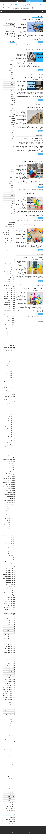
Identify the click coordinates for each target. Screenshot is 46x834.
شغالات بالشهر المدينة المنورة (9, 524)
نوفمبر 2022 (12, 134)
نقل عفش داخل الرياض (11, 806)
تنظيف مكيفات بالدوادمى (10, 373)
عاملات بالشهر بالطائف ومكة (10, 636)
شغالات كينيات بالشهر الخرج (39, 190)
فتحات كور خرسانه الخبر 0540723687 (34, 49)
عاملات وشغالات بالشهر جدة (10, 661)
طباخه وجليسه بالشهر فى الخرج (9, 609)
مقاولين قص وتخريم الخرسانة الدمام (35, 74)
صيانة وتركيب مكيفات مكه (10, 582)
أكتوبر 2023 (13, 112)
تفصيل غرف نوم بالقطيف (10, 339)
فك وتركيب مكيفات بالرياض (10, 710)
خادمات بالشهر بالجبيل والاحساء (9, 426)
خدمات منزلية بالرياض (11, 449)
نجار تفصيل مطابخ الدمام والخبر (9, 790)
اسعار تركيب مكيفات (11, 236)
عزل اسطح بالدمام (11, 671)
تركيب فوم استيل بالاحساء (29, 133)
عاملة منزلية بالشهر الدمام (10, 665)
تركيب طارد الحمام (11, 300)
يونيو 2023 (13, 120)
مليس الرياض (12, 770)
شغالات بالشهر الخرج (39, 156)
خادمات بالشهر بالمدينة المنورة (9, 430)
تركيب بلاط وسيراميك (11, 277)
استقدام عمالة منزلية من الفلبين (9, 232)
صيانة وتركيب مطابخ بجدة (10, 572)
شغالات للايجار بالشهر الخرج (31, 220)
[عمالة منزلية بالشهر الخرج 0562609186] (35, 197)
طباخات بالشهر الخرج (23, 220)
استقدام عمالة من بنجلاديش (10, 230)
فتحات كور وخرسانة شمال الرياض (9, 697)
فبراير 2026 (13, 58)
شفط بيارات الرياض (11, 555)
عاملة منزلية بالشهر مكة (10, 669)
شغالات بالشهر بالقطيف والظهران (9, 535)
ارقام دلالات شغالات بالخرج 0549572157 (33, 138)
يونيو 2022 (13, 144)
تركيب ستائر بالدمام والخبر (10, 288)
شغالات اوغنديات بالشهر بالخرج (22, 189)
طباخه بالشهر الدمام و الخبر (10, 601)
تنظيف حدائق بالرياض (11, 361)
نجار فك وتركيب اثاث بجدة (10, 792)
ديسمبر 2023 (12, 108)
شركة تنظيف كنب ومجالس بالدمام (9, 486)
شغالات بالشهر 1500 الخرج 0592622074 (33, 288)
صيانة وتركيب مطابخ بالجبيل (10, 570)
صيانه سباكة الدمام (11, 586)
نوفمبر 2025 (12, 64)
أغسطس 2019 (12, 199)
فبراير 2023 (13, 128)
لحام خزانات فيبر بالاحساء (10, 733)
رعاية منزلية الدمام (11, 463)
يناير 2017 (13, 215)
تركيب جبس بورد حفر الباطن (10, 283)
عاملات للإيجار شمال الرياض (10, 650)
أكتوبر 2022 (13, 136)
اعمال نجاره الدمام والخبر (10, 253)
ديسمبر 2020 (12, 175)
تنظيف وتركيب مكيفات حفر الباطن (9, 381)
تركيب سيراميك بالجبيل (11, 294)
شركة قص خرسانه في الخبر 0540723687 (33, 77)
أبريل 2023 (13, 124)
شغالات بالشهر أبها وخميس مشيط (9, 518)
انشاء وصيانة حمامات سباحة (10, 255)
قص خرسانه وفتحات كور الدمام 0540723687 (32, 19)
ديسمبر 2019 (12, 197)
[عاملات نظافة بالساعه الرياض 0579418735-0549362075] (42, 11)
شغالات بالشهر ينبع (11, 549)
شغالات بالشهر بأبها (11, 527)
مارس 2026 (12, 56)
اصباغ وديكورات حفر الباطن (10, 242)
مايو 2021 (13, 169)
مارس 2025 (12, 80)
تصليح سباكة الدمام (11, 330)
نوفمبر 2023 (12, 110)
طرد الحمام (13, 611)
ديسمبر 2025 (12, 62)
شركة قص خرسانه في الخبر (26, 102)
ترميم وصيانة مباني (11, 320)
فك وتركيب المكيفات (11, 704)
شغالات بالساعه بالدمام (10, 514)
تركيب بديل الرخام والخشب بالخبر (9, 271)
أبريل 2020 (13, 191)
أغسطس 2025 (12, 70)
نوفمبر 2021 (12, 157)
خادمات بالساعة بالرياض (10, 420)
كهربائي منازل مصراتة (11, 731)
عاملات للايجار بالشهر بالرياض (9, 655)
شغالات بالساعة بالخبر (11, 502)
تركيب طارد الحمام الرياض (10, 302)
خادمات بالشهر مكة (11, 436)
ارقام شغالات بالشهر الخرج (22, 156)
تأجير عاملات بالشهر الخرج (31, 316)
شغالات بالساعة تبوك (11, 508)
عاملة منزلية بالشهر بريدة (10, 667)
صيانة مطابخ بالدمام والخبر (10, 568)
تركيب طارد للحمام (11, 306)
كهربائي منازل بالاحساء (11, 727)
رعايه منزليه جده (12, 469)
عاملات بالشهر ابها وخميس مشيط (9, 630)
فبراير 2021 (13, 173)
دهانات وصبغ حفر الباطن (10, 461)
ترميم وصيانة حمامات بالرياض (9, 318)
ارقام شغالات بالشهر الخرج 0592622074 (33, 225)
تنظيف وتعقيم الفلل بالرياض (10, 383)
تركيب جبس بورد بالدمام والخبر (9, 281)
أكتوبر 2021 (13, 159)
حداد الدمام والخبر (11, 414)
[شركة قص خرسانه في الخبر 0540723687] (35, 81)
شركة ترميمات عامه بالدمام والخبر (9, 478)
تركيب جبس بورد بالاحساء (10, 279)
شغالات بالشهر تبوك (11, 539)
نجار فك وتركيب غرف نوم (10, 794)
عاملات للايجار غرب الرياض (10, 659)
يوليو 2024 (13, 94)
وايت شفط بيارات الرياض (10, 808)
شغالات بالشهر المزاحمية (10, 526)
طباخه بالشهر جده (11, 605)
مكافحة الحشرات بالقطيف (10, 760)
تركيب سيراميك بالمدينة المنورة (9, 298)
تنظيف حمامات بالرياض (10, 363)
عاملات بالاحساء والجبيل (10, 616)
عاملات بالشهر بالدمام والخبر (10, 634)
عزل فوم (13, 673)
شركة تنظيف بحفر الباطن (10, 484)
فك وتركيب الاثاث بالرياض (10, 702)
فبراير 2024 (13, 104)
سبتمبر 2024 (12, 92)
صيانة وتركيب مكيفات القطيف (9, 576)
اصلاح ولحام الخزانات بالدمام (10, 246)
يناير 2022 (13, 153)
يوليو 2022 (13, 142)
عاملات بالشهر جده (11, 642)
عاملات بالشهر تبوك (11, 640)
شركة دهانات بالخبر (11, 488)
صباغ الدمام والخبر (11, 559)
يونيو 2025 (13, 74)
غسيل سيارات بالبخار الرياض (10, 679)
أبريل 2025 (13, 78)
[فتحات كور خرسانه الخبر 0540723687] (35, 52)
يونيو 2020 (13, 187)
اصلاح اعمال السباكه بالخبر (10, 244)
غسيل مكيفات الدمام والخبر (10, 681)
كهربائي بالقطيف (12, 721)
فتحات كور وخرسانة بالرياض (10, 691)
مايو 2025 (13, 76)
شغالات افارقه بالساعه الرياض (9, 494)
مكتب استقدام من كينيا (11, 764)
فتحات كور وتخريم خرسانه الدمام (9, 687)
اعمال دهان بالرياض (11, 248)
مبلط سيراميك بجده (11, 737)
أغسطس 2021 (12, 163)
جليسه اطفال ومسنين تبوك (10, 410)
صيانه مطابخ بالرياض (11, 588)
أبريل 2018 (13, 203)
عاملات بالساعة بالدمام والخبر (9, 624)
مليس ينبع (13, 772)
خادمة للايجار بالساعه (11, 438)
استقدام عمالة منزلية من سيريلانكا (9, 234)
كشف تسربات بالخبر (11, 717)
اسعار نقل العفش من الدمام (10, 240)
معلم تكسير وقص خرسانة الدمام (36, 45)
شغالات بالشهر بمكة (11, 537)
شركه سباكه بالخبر (11, 492)
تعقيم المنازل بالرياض (11, 334)
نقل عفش (13, 804)
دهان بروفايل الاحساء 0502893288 (35, 107)
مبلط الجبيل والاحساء (11, 735)
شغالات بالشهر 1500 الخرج (39, 317)
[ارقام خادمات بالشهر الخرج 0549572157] (35, 261)
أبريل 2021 (13, 171)
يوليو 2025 (13, 72)
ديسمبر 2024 (12, 86)
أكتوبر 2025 (13, 66)
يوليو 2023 (13, 118)
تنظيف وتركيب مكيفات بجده (10, 379)
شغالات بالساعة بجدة (11, 506)
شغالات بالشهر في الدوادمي (10, 547)
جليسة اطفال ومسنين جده (10, 402)
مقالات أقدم (40, 321)
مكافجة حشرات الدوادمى (10, 754)
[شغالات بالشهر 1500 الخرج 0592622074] (35, 292)
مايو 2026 (13, 54)
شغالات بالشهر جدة (11, 541)
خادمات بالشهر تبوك (11, 432)
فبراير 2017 (13, 213)
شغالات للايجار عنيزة (11, 551)
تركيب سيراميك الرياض (11, 292)
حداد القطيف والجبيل (11, 416)
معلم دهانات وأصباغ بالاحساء (39, 133)
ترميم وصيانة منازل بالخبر (10, 322)
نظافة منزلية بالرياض (11, 796)
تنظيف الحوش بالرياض (11, 359)
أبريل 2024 (13, 100)
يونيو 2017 (13, 207)
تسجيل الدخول (12, 817)
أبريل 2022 (13, 148)
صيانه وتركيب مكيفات (11, 590)
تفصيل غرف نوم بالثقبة (11, 335)
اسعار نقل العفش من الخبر (10, 238)
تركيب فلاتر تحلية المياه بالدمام (9, 310)
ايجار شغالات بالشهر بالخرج (22, 284)
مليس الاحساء (12, 766)
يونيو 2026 (13, 52)
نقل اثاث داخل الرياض (11, 798)
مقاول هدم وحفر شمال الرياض (9, 750)
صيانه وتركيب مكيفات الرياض (9, 592)
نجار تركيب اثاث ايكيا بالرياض (10, 786)
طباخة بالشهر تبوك (11, 599)
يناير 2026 (13, 60)
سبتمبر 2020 (12, 181)
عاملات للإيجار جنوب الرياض (10, 648)
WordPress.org (12, 823)
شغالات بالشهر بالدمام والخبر (9, 531)
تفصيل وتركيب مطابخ (11, 341)
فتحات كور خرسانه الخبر (26, 73)
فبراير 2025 (13, 82)
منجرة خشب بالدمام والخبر (10, 778)
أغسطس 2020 (12, 183)
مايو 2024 (13, 98)
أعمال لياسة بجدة (12, 228)
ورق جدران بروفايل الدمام (10, 810)
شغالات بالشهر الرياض (11, 522)
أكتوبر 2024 (13, 90)
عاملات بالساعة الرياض (11, 620)
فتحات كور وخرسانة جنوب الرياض (9, 693)
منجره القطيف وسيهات (11, 780)
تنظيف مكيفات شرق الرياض (10, 375)
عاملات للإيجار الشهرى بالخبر (10, 646)
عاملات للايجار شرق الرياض (10, 657)
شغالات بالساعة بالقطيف (10, 504)
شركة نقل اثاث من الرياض (10, 490)
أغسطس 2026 (12, 48)
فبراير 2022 (13, 151)
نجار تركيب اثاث (12, 784)
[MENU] (1, 11)
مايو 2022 (13, 146)
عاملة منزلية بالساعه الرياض (10, 663)
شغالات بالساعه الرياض (10, 510)
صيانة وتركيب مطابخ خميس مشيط (9, 574)
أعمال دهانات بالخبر (11, 224)
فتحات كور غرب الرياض (10, 685)
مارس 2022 (12, 149)
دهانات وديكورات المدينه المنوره (9, 459)
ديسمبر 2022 (12, 132)
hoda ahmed (35, 21)
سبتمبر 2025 (12, 68)
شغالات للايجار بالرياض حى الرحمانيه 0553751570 (16, 1)
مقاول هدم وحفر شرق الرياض (9, 748)
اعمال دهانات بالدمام (11, 250)
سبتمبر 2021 (12, 161)
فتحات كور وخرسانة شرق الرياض (9, 695)
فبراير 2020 (13, 195)
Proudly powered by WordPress (15, 832)
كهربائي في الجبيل (11, 723)
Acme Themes (34, 832)
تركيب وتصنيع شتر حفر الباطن (9, 312)
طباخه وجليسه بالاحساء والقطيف (9, 607)
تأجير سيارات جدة (12, 261)
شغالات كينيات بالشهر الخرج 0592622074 (33, 161)
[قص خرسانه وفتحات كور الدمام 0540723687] (35, 23)
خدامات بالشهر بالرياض (11, 440)
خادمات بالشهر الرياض (11, 422)
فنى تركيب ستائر (12, 712)
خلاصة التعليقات (12, 821)
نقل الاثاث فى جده (11, 800)
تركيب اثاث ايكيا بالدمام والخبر (9, 263)
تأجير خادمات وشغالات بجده (10, 259)
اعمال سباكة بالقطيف (11, 251)
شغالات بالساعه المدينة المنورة (9, 512)
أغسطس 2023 (12, 116)
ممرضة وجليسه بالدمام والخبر (9, 776)
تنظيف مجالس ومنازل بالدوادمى (9, 365)
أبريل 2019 (13, 201)
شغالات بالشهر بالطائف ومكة (9, 533)
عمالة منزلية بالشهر (11, 677)
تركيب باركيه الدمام (11, 269)
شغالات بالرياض (12, 498)
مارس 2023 (12, 126)
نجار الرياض (13, 782)
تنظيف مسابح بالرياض (11, 367)
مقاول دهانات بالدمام (11, 747)
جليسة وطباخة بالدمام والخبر (10, 408)
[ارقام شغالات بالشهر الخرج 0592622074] (35, 228)
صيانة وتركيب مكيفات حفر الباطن (9, 578)
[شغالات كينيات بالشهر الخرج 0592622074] (35, 165)
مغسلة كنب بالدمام (11, 745)
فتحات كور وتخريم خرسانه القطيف (9, 689)
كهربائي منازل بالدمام (11, 729)
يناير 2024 (13, 106)
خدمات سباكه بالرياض (11, 444)
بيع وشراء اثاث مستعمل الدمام (9, 257)
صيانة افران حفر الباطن (11, 563)
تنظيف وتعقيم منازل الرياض (10, 385)
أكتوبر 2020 (13, 179)
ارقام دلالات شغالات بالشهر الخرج (30, 252)
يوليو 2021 (13, 165)
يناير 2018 (13, 205)
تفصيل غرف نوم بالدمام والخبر (9, 337)
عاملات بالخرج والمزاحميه (10, 618)
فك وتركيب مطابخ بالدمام (10, 706)
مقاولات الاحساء (12, 752)
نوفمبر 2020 (12, 177)
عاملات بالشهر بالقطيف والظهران (9, 638)
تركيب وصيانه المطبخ (11, 316)
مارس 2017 (12, 211)
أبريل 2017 (13, 209)
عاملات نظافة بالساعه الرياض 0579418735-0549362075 (23, 5)
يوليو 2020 (13, 185)
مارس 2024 (12, 102)
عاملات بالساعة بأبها (11, 622)
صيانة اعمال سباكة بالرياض (10, 561)
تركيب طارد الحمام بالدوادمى (9, 304)
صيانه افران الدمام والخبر (10, 584)
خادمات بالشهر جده (11, 434)
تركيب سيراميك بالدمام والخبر (9, 296)
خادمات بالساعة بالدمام (10, 418)
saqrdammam (34, 140)
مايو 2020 (13, 189)
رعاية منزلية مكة (12, 465)
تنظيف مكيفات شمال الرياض (9, 377)
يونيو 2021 (13, 167)
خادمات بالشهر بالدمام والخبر (9, 428)
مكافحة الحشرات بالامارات (10, 758)
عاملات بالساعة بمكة (11, 626)
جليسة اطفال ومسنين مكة (10, 404)
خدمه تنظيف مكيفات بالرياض (9, 451)
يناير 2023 (13, 130)
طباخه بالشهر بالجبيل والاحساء (9, 603)
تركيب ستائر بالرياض (11, 290)
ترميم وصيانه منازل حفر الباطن (9, 328)
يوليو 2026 (13, 50)
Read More (41, 70)
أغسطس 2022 (12, 140)
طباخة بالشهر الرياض (11, 597)
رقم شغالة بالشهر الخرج (40, 254)
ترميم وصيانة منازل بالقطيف (10, 326)
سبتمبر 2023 (12, 114)
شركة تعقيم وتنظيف (11, 480)
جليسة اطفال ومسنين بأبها (10, 390)
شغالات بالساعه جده (11, 516)
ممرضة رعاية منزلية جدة (10, 774)
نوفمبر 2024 (12, 88)
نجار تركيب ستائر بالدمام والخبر (9, 788)
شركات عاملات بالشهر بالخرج (22, 316)
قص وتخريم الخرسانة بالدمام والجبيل (37, 44)
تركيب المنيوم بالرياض (11, 265)
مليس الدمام (12, 768)
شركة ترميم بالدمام (11, 476)
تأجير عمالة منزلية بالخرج (31, 189)
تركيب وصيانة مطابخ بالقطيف (9, 314)
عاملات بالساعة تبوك (11, 628)
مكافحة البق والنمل (11, 756)
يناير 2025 (13, 84)
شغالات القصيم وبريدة (11, 496)
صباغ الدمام (13, 557)
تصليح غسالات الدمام (11, 332)
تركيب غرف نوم (12, 308)
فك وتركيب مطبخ (12, 708)
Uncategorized (12, 222)
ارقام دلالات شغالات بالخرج (31, 156)
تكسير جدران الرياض (11, 353)
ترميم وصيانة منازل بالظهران (10, 324)
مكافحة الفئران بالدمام (11, 762)
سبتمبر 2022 (12, 138)
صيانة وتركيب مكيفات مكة (10, 580)
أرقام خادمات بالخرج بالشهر (31, 284)
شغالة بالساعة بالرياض (11, 553)
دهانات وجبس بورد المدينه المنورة (9, 453)
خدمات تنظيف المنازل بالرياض (9, 442)
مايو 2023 (13, 122)
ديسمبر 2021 (12, 155)
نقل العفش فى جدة (11, 802)
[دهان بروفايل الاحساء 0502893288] (35, 111)
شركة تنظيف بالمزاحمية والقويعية (9, 482)
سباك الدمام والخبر (11, 471)
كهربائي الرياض (12, 719)
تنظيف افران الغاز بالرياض (10, 357)
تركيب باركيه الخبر (11, 267)
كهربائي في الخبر (12, 725)
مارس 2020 (12, 193)
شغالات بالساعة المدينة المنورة (9, 500)
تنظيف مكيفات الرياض (11, 371)
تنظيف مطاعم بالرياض (11, 369)
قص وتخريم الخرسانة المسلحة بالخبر (36, 104)
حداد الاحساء (12, 412)
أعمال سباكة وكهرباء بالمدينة (10, 226)
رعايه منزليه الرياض (11, 467)
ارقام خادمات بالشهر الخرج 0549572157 (33, 257)
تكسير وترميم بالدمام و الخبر (10, 355)
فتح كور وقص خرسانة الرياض (10, 683)
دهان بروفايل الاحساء (22, 133)
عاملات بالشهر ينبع (11, 644)
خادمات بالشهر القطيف (11, 424)
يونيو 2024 (13, 96)
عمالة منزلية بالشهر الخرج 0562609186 (34, 193)
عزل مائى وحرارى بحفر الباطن (9, 675)
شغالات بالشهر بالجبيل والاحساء (9, 529)
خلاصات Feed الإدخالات (10, 819)
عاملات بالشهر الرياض (11, 632)
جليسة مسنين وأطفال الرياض (9, 406)
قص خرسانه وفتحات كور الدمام (26, 44)
